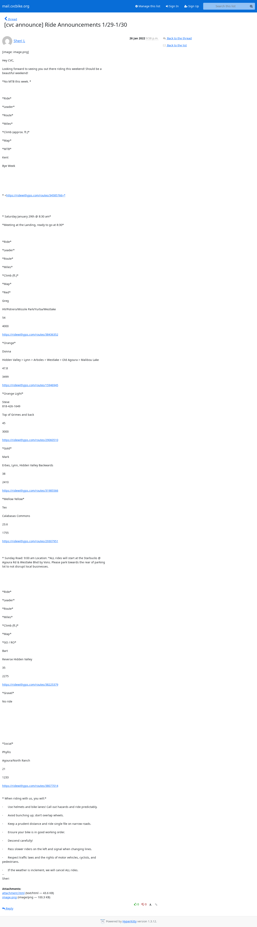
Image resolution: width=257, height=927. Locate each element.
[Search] (251, 6)
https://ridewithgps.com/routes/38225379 (30, 684)
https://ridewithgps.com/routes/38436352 (30, 334)
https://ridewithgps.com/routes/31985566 (30, 490)
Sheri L (19, 40)
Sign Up (193, 6)
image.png (9, 897)
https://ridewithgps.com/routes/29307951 (30, 541)
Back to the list (176, 45)
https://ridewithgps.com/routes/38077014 (30, 786)
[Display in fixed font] (150, 905)
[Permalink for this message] (156, 904)
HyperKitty (129, 921)
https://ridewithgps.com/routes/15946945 (30, 385)
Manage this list (149, 6)
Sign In (173, 6)
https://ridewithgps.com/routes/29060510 (30, 440)
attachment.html (13, 893)
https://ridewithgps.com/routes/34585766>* (35, 195)
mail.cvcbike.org (15, 6)
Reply (9, 908)
